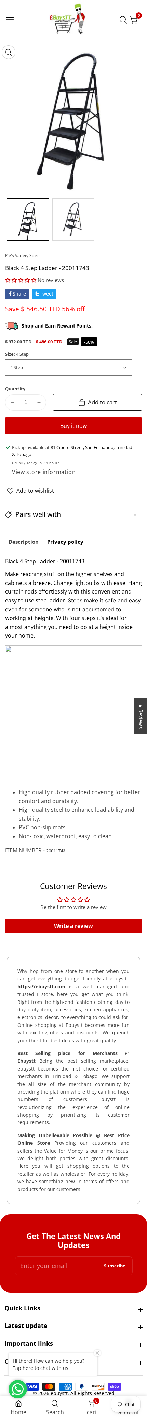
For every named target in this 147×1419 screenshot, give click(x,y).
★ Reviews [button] (140, 716)
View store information (44, 472)
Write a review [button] (73, 926)
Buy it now (73, 426)
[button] (21, 280)
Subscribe (114, 1265)
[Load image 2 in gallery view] (73, 219)
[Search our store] (125, 19)
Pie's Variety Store (22, 256)
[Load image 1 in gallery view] (28, 219)
